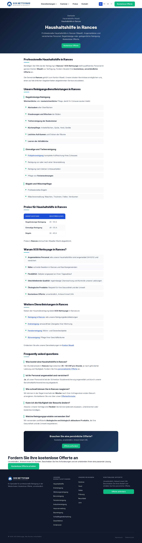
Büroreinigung (34, 337)
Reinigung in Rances (36, 317)
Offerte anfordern (71, 446)
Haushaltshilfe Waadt (71, 18)
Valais (80, 490)
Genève (81, 482)
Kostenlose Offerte (124, 4)
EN (108, 4)
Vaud (80, 486)
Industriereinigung (60, 504)
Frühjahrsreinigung (35, 155)
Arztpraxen (57, 525)
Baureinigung (58, 512)
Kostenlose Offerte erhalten (23, 466)
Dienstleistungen (48, 4)
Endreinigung (33, 324)
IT (111, 4)
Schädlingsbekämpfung (62, 517)
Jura (80, 502)
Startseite (71, 16)
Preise (75, 4)
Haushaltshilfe (58, 484)
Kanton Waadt (68, 345)
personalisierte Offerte (67, 369)
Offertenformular (68, 396)
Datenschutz (129, 537)
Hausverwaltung (59, 508)
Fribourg (81, 494)
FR (104, 4)
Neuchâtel (82, 498)
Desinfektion (58, 521)
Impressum (119, 537)
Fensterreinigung (35, 331)
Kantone (63, 4)
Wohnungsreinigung (60, 492)
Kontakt (85, 4)
